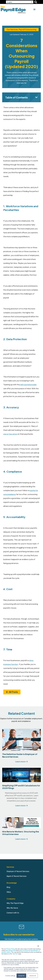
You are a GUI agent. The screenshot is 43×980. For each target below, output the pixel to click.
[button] (19, 2)
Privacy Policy (10, 949)
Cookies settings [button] (10, 976)
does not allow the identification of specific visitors (21, 951)
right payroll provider (28, 384)
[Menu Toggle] (34, 9)
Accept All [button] (21, 976)
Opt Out (15, 954)
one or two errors (10, 434)
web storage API (11, 950)
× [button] (38, 945)
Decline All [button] (32, 976)
